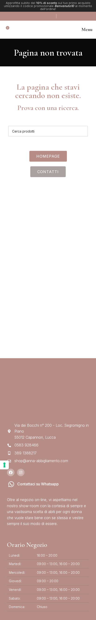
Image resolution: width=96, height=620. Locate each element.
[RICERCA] (82, 131)
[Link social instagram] (44, 16)
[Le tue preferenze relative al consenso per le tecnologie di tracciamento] (4, 464)
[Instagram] (20, 472)
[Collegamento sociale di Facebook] (38, 16)
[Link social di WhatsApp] (51, 16)
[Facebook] (10, 472)
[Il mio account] (60, 16)
